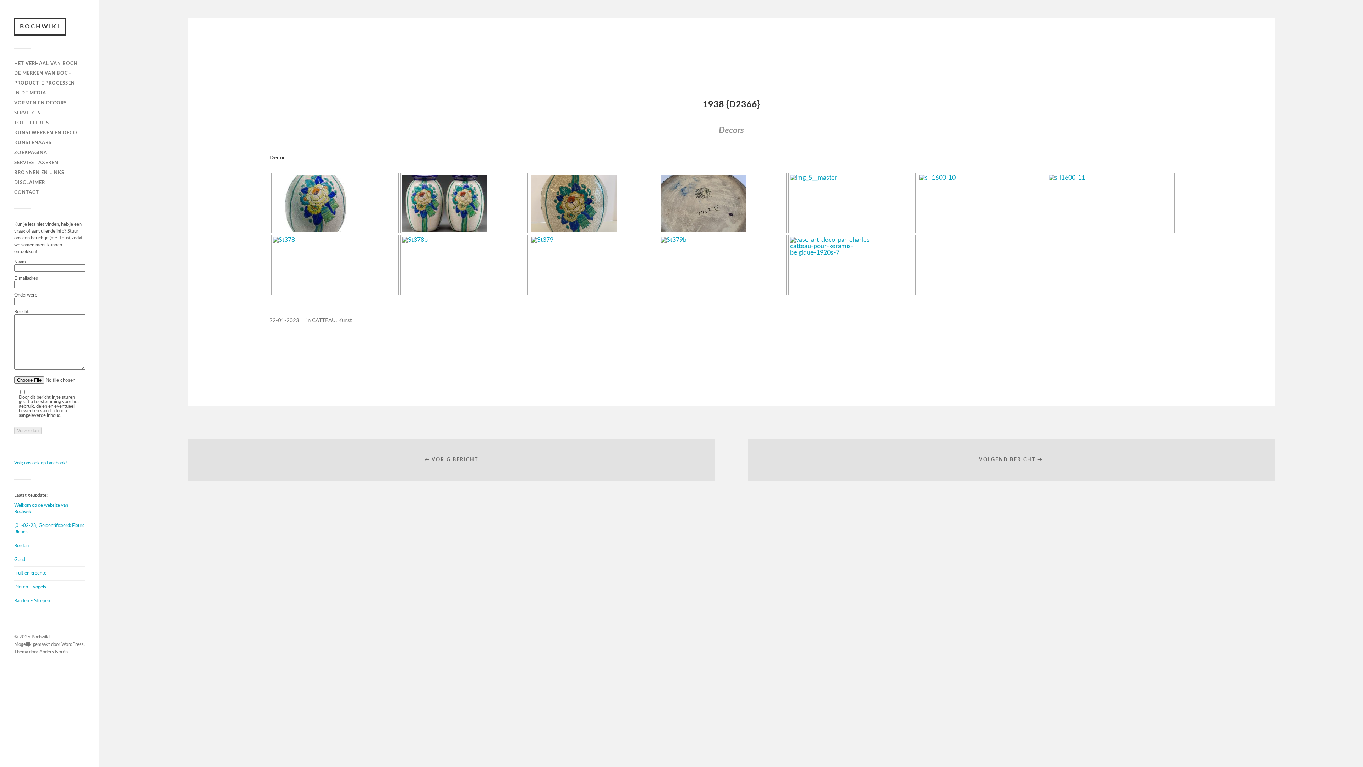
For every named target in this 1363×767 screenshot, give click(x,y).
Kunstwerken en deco (45, 133)
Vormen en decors (40, 103)
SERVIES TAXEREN (36, 163)
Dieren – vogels (30, 587)
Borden (21, 546)
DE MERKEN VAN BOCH (43, 73)
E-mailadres (26, 278)
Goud (19, 559)
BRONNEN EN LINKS (39, 172)
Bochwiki (40, 26)
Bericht (21, 312)
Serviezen (27, 113)
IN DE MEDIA (30, 93)
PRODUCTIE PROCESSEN (44, 83)
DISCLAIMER (29, 182)
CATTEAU (324, 320)
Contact (26, 192)
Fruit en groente (30, 573)
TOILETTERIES (31, 123)
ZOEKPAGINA (30, 153)
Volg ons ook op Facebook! (40, 463)
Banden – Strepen (32, 601)
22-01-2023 (284, 320)
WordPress (72, 644)
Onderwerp (25, 295)
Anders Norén (53, 652)
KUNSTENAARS (32, 143)
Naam (20, 262)
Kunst (345, 320)
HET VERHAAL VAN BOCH (46, 63)
